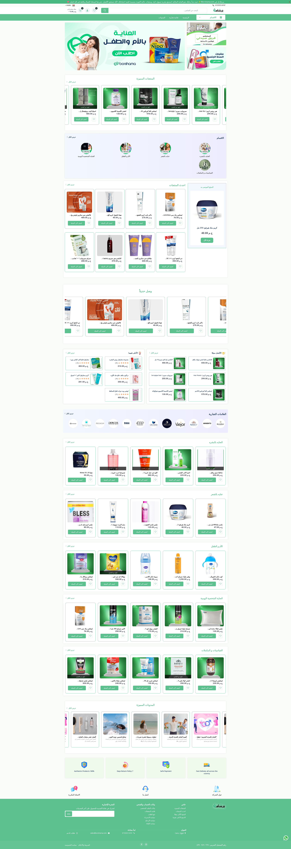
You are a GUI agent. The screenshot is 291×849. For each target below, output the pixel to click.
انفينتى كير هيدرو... (86, 473)
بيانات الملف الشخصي (147, 808)
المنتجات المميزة (180, 808)
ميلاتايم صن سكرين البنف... (142, 258)
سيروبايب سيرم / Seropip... (207, 111)
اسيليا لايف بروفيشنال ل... (117, 111)
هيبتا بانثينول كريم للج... (113, 215)
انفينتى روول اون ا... (183, 629)
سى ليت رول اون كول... (84, 629)
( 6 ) (116, 363)
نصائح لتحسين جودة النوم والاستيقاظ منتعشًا (148, 737)
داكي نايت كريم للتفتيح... (143, 215)
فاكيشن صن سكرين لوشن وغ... (80, 215)
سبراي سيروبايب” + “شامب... (81, 258)
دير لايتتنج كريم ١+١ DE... (173, 258)
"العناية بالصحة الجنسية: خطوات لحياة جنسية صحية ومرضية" (85, 737)
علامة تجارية (174, 17)
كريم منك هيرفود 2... (216, 525)
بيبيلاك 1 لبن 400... (86, 577)
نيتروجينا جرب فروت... (150, 473)
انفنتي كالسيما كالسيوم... (148, 111)
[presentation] (188, 43)
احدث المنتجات (181, 811)
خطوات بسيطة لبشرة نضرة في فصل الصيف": (176, 737)
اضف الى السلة (202, 119)
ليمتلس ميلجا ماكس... (150, 681)
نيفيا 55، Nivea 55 (118, 473)
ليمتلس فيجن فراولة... (117, 681)
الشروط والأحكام (84, 845)
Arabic (68, 5)
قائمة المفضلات (150, 811)
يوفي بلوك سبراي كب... (214, 577)
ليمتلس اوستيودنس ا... (85, 681)
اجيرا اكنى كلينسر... (216, 473)
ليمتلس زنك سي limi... (117, 629)
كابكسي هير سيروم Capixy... (111, 258)
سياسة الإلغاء (150, 823)
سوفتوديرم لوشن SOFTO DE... (85, 111)
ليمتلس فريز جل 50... (182, 681)
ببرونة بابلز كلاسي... (183, 577)
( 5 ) (116, 394)
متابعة (68, 814)
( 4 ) (77, 363)
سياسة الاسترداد (149, 817)
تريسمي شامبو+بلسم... (85, 525)
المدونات (162, 17)
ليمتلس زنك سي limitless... (172, 215)
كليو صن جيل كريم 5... (182, 473)
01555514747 (220, 5)
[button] (127, 67)
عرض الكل (72, 82)
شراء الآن (207, 240)
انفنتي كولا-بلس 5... (216, 681)
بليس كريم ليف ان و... (117, 525)
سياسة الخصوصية (71, 845)
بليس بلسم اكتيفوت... (183, 525)
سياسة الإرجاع (150, 820)
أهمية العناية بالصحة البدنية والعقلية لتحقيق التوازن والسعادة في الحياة (206, 737)
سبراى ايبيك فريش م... (215, 629)
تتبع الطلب (151, 814)
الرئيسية (186, 17)
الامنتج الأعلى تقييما (179, 817)
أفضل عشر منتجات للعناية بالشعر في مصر (117, 737)
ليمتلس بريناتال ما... (118, 577)
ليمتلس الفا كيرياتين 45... (178, 111)
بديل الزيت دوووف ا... (150, 525)
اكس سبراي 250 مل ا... (149, 629)
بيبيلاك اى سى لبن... (151, 577)
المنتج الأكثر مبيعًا (180, 814)
